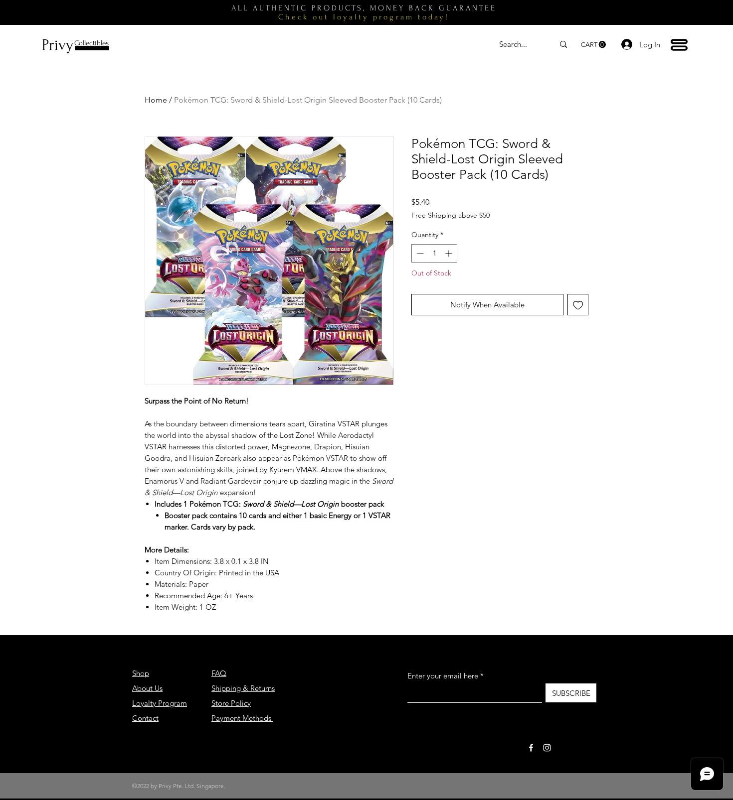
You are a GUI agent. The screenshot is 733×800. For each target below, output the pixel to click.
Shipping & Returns (243, 688)
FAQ (218, 673)
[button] (593, 44)
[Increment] (449, 253)
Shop (140, 673)
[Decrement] (419, 253)
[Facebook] (531, 748)
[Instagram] (547, 748)
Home (156, 100)
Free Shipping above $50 (450, 215)
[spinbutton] (434, 253)
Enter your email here (442, 675)
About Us (147, 688)
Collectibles (91, 43)
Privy (57, 45)
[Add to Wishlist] (578, 304)
